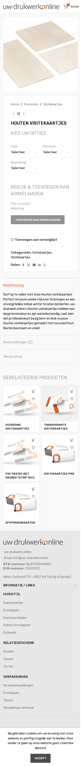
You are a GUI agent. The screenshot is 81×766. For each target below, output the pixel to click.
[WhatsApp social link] (44, 265)
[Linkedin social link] (39, 265)
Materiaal (49, 146)
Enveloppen (11, 610)
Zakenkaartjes (13, 603)
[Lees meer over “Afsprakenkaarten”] (33, 489)
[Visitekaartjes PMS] (60, 452)
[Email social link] (34, 265)
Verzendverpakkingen (18, 685)
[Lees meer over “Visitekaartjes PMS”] (72, 440)
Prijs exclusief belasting (20, 206)
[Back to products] (18, 113)
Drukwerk (9, 632)
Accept (40, 758)
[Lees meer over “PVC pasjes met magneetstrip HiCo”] (33, 440)
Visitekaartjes (53, 104)
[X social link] (28, 265)
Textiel (8, 666)
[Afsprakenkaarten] (21, 501)
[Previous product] (13, 113)
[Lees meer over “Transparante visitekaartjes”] (72, 391)
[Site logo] (31, 6)
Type (14, 146)
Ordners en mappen (16, 625)
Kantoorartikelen (15, 618)
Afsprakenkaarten (20, 522)
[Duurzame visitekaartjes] (21, 403)
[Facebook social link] (23, 265)
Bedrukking (18, 162)
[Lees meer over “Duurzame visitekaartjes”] (33, 391)
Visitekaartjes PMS (59, 473)
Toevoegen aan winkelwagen (37, 219)
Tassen (8, 659)
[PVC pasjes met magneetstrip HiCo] (21, 452)
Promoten (31, 104)
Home (15, 104)
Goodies (8, 651)
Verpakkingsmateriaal (18, 708)
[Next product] (23, 113)
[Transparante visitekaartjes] (60, 403)
